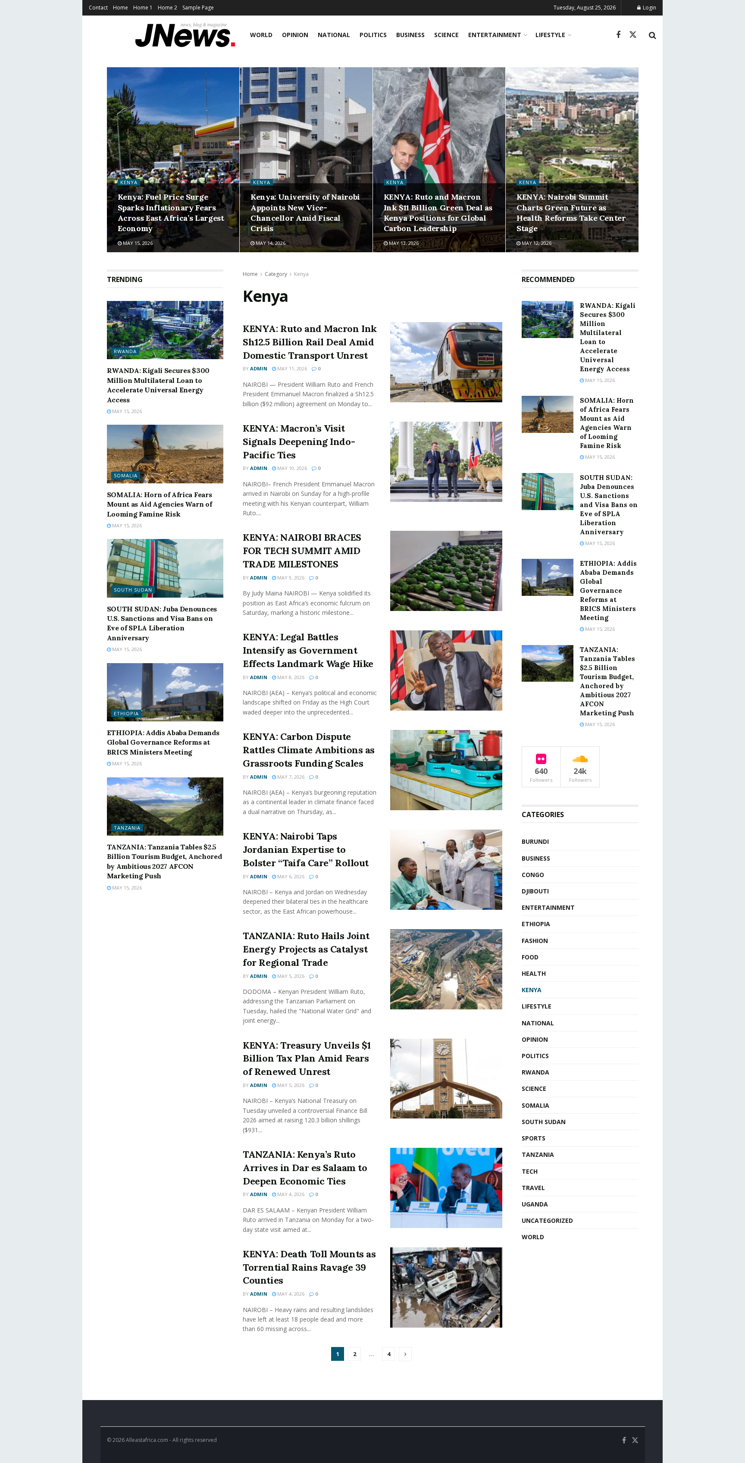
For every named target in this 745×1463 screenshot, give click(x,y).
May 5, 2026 (290, 976)
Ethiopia (126, 713)
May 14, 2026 (269, 243)
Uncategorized (547, 1220)
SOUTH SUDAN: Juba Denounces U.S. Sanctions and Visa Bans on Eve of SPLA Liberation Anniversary (609, 504)
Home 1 (143, 7)
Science (446, 35)
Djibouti (535, 891)
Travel (533, 1188)
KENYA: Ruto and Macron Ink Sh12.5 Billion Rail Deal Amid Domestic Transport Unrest (310, 342)
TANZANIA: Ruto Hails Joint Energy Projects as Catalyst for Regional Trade (306, 949)
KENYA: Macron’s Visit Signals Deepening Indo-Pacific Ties (299, 441)
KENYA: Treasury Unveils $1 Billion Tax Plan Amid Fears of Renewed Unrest (307, 1058)
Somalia (126, 475)
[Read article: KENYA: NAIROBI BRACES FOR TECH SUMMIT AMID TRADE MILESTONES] (446, 571)
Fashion (535, 941)
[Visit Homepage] (185, 35)
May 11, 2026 (291, 368)
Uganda (535, 1204)
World (261, 35)
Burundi (535, 841)
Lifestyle (550, 35)
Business (410, 35)
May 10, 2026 (291, 468)
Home (120, 7)
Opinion (295, 35)
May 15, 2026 (137, 243)
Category (276, 274)
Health (534, 973)
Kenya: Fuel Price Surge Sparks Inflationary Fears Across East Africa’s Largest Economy (171, 212)
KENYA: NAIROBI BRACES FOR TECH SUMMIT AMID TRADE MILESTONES (302, 550)
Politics (373, 35)
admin (258, 368)
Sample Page (198, 7)
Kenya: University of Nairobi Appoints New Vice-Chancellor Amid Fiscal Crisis (305, 212)
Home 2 (167, 7)
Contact (98, 7)
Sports (533, 1138)
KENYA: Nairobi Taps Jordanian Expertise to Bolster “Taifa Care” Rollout (306, 849)
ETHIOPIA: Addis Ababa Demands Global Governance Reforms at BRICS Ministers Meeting (163, 742)
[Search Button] (652, 35)
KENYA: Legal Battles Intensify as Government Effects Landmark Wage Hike (308, 650)
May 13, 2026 (403, 243)
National (334, 35)
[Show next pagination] (405, 1354)
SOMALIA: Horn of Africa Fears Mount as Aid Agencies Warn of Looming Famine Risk (159, 504)
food (530, 957)
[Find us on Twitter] (633, 35)
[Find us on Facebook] (618, 35)
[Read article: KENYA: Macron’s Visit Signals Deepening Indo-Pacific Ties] (446, 462)
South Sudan (133, 589)
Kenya (129, 182)
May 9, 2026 (290, 577)
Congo (533, 875)
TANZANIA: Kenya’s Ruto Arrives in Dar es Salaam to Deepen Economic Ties (305, 1167)
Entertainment (494, 35)
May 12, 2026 (535, 243)
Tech (530, 1171)
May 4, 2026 (290, 1194)
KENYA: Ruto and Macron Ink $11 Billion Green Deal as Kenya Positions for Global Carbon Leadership (438, 212)
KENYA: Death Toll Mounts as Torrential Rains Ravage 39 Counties (309, 1267)
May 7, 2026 (290, 777)
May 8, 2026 (290, 677)
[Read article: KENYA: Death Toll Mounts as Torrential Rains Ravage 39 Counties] (446, 1287)
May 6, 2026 (290, 876)
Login (649, 7)
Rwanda (125, 351)
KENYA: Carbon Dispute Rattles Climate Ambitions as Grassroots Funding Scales (309, 749)
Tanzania (127, 827)
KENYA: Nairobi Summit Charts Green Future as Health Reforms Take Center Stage (571, 212)
